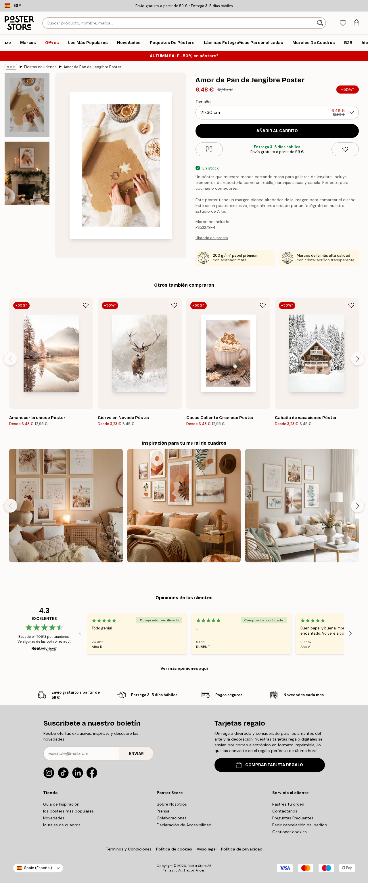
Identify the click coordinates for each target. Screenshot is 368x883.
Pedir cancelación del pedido (299, 824)
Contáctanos (284, 811)
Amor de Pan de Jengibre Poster (92, 66)
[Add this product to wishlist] (345, 149)
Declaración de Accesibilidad (184, 824)
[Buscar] (320, 23)
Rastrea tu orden (288, 804)
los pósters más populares (68, 811)
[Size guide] (209, 149)
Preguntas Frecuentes (292, 818)
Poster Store (196, 866)
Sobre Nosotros (172, 804)
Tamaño (203, 101)
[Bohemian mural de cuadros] (184, 506)
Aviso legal (206, 849)
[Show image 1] (27, 105)
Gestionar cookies (289, 831)
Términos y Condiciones (129, 849)
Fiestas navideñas (40, 66)
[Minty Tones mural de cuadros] (302, 506)
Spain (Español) (38, 867)
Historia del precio (211, 237)
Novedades (53, 818)
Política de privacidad (241, 849)
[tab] (343, 23)
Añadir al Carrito (277, 130)
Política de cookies (174, 849)
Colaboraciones (172, 818)
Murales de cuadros (61, 824)
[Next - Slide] (358, 359)
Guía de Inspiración (61, 804)
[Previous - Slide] (10, 359)
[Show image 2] (27, 173)
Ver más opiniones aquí (184, 668)
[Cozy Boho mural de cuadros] (66, 506)
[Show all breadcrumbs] (11, 67)
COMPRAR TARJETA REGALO (274, 764)
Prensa (163, 811)
